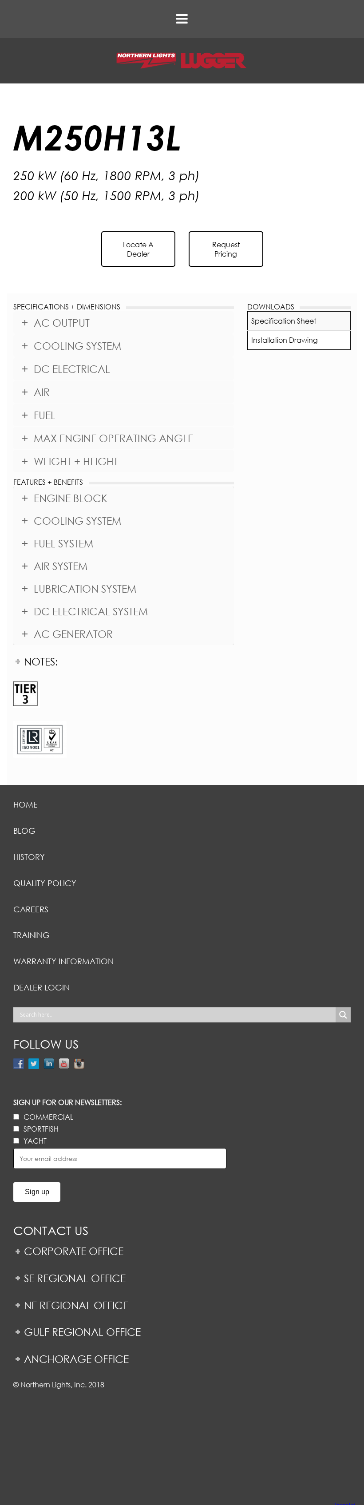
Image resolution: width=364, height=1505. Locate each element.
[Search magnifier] (343, 1014)
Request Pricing (226, 249)
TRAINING (31, 935)
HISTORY (29, 857)
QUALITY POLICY (44, 883)
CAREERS (30, 909)
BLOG (24, 831)
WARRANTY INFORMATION (63, 961)
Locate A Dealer (138, 249)
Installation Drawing (284, 340)
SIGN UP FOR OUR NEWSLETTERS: (67, 1102)
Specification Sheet (283, 320)
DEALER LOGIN (41, 987)
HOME (25, 804)
